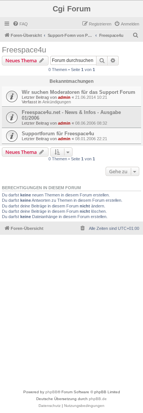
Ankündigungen (56, 102)
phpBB (51, 392)
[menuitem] (20, 23)
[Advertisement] (71, 313)
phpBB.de (98, 399)
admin (64, 97)
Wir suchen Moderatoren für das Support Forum (78, 92)
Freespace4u (24, 50)
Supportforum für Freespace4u (58, 133)
